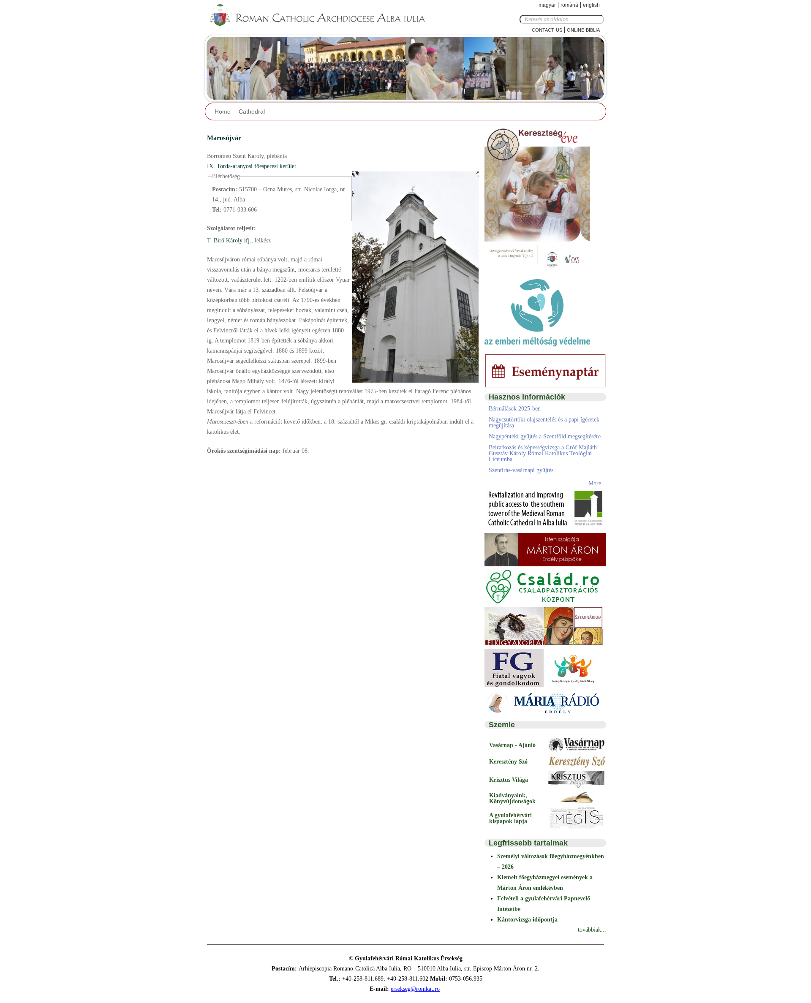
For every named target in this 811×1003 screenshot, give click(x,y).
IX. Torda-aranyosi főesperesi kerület (251, 166)
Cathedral (252, 111)
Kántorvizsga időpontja (527, 919)
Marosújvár (224, 138)
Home (223, 111)
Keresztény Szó (508, 761)
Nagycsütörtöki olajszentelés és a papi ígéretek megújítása (544, 422)
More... (597, 483)
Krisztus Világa (508, 780)
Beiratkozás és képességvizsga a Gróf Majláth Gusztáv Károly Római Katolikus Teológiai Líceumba (543, 453)
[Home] (323, 16)
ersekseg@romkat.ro (415, 989)
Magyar (547, 5)
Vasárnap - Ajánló (512, 745)
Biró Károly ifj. (231, 240)
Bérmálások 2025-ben (515, 408)
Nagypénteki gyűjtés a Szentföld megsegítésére (545, 436)
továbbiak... (592, 930)
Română (569, 5)
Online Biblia (583, 29)
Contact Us (547, 29)
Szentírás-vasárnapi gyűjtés (521, 470)
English (591, 5)
